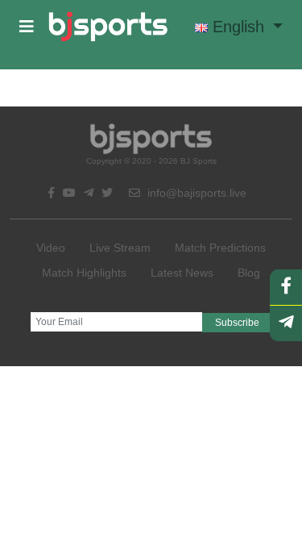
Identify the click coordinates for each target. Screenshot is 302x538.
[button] (26, 26)
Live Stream (120, 247)
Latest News (182, 272)
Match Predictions (220, 247)
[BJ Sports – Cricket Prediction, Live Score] (108, 26)
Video (50, 247)
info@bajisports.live (195, 192)
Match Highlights (84, 272)
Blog (249, 272)
